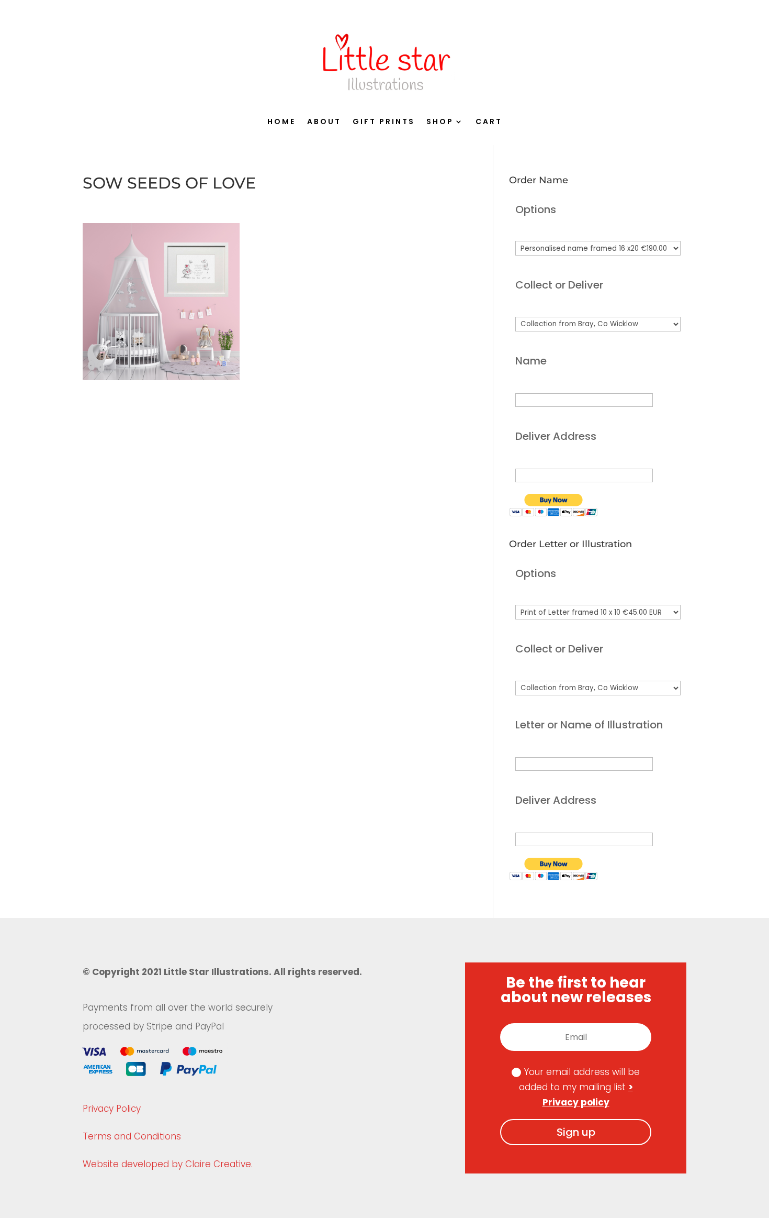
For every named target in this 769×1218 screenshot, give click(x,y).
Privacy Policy (112, 1108)
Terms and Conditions (132, 1136)
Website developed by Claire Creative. (168, 1164)
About (324, 122)
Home (281, 122)
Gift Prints (384, 122)
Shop (440, 122)
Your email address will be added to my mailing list (579, 1087)
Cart (489, 122)
